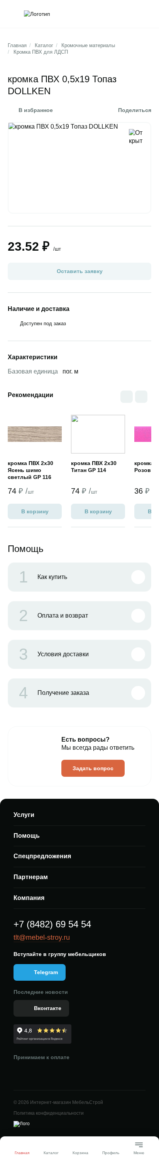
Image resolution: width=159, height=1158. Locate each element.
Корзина (80, 1153)
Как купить (43, 577)
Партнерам (31, 877)
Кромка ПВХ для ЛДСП (41, 52)
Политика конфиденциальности (49, 1113)
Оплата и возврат (53, 616)
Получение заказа (54, 693)
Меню (139, 1149)
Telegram (46, 972)
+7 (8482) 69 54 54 (52, 924)
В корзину (35, 511)
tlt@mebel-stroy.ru (42, 937)
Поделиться (134, 110)
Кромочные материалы (88, 45)
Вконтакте (47, 1008)
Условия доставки (54, 654)
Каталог (44, 45)
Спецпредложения (42, 856)
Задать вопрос (93, 768)
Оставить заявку (80, 271)
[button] (141, 397)
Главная (17, 45)
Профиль (110, 1153)
